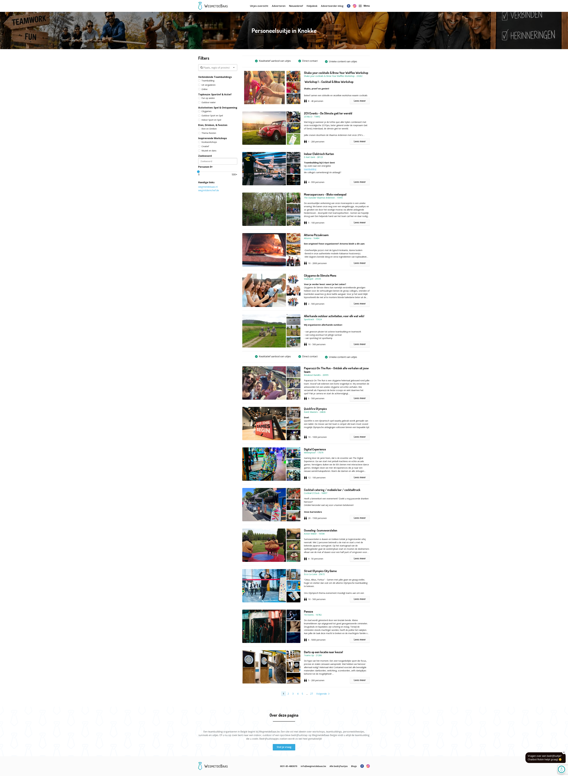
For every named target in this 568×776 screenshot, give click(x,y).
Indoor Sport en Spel (211, 119)
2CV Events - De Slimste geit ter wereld (328, 113)
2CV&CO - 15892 (312, 116)
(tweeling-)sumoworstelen (320, 530)
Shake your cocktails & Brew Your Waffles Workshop (336, 72)
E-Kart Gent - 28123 (313, 157)
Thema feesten (208, 133)
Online (204, 89)
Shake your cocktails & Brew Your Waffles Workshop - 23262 (333, 76)
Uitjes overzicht (259, 6)
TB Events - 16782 (313, 614)
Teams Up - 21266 (313, 655)
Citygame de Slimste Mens (320, 275)
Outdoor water (208, 102)
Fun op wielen (208, 98)
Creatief (205, 146)
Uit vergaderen (208, 84)
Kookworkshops (209, 142)
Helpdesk (312, 6)
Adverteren (278, 6)
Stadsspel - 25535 (312, 278)
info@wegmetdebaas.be (313, 766)
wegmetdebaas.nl (208, 186)
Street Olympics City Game (320, 571)
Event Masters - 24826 (315, 412)
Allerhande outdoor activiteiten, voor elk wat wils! (334, 316)
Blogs (354, 766)
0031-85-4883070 (288, 766)
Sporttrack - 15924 (313, 319)
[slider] (198, 171)
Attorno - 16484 (311, 238)
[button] (273, 87)
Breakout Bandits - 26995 (316, 375)
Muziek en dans (208, 150)
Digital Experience (315, 449)
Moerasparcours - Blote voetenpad (325, 194)
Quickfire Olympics (315, 408)
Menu (367, 6)
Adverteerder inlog (332, 6)
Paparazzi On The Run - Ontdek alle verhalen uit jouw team (336, 369)
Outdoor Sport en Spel (212, 115)
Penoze (308, 611)
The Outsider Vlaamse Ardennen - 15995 (323, 197)
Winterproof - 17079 (313, 452)
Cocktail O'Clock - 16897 (315, 493)
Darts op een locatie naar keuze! (323, 652)
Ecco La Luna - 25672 (314, 574)
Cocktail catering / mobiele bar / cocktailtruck (332, 490)
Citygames (206, 111)
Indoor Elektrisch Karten (319, 154)
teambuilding (310, 169)
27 (311, 693)
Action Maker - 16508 (314, 533)
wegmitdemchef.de (208, 190)
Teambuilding (207, 80)
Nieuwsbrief (296, 6)
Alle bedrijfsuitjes (339, 766)
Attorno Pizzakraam (316, 235)
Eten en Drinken (209, 128)
